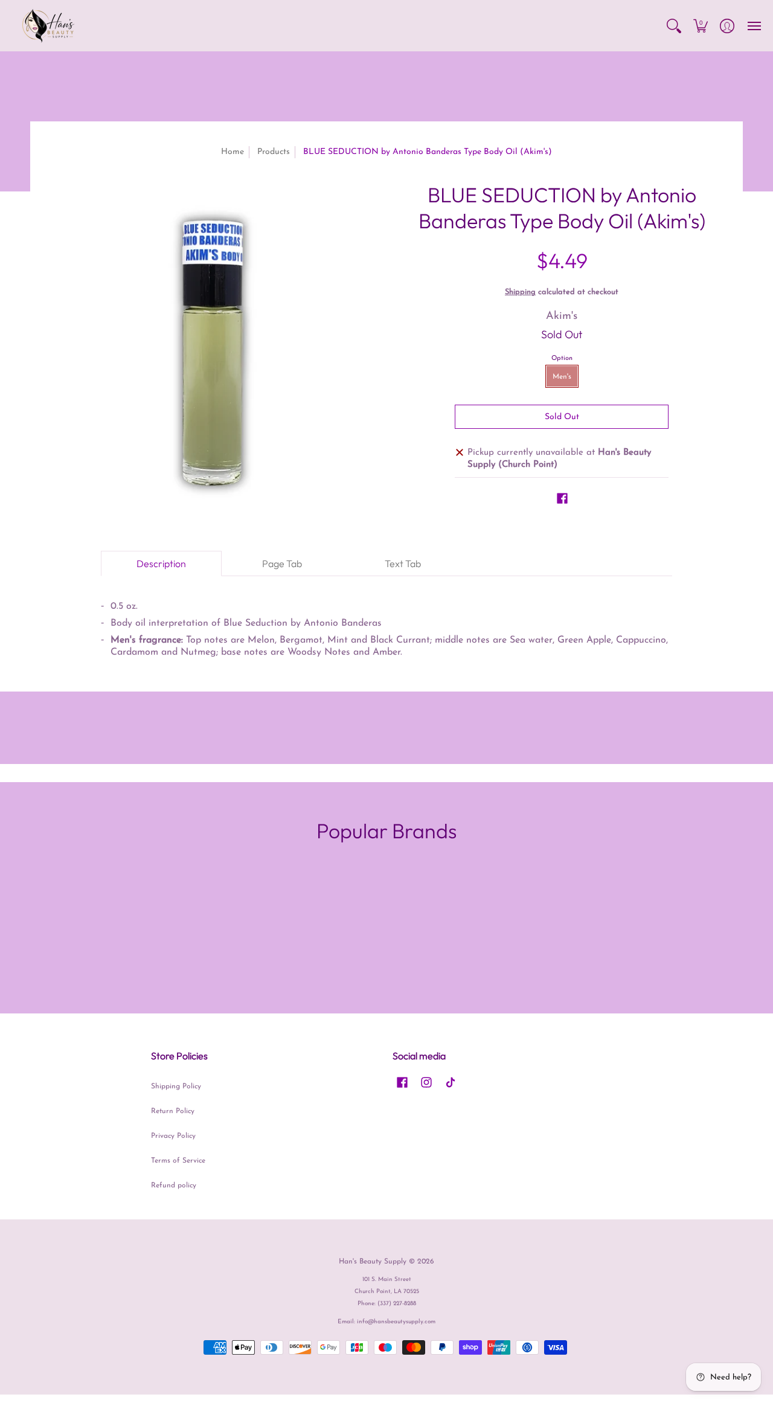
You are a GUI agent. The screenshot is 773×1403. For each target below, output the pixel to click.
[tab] (161, 563)
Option (562, 358)
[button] (674, 26)
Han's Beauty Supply (372, 1261)
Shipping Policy (176, 1086)
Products (273, 151)
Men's (562, 376)
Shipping (520, 292)
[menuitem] (674, 26)
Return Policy (172, 1111)
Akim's (561, 316)
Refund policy (173, 1185)
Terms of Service (178, 1160)
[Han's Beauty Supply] (48, 26)
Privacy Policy (173, 1136)
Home (232, 151)
